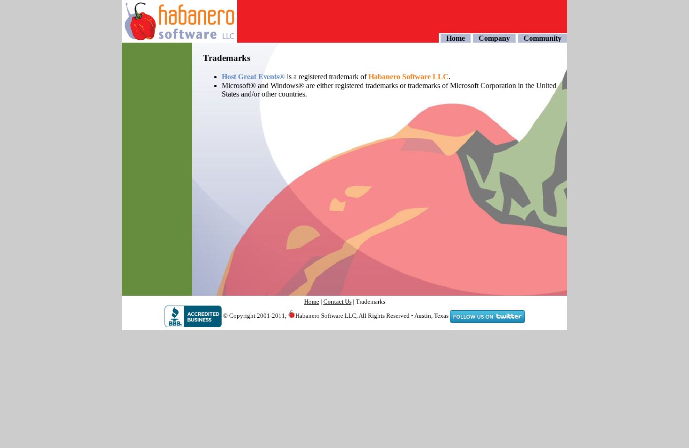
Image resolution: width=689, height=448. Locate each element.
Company (494, 38)
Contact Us (337, 301)
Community (543, 38)
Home (455, 38)
